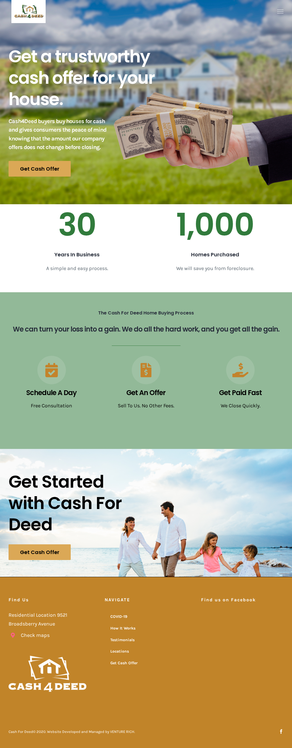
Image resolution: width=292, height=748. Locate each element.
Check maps (35, 635)
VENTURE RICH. (122, 731)
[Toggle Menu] (280, 12)
